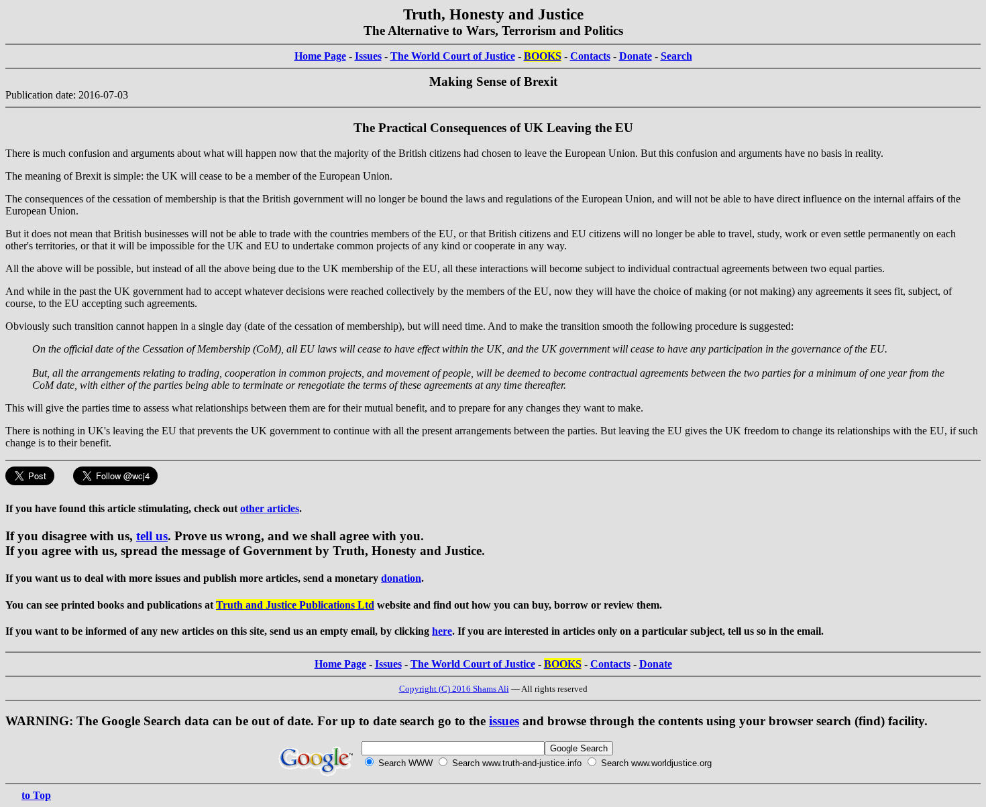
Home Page (320, 56)
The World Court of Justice (452, 56)
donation (401, 578)
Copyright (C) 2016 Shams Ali (454, 689)
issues (504, 721)
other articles (269, 508)
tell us (152, 536)
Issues (368, 56)
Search (676, 56)
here (442, 631)
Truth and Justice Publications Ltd (295, 605)
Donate (635, 56)
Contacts (590, 56)
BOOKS (542, 56)
